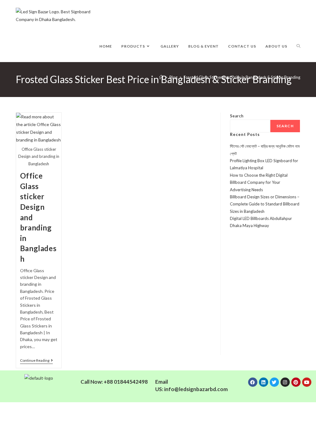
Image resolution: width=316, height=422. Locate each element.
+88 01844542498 (126, 381)
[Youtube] (306, 382)
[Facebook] (252, 382)
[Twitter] (274, 382)
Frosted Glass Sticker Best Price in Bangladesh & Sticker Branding (242, 77)
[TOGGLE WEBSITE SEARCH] (298, 46)
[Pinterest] (296, 382)
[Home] (161, 77)
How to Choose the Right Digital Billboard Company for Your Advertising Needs (259, 182)
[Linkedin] (263, 382)
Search (236, 115)
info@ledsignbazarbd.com (196, 389)
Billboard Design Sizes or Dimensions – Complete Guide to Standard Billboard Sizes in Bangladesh (264, 204)
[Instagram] (285, 382)
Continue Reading (36, 360)
